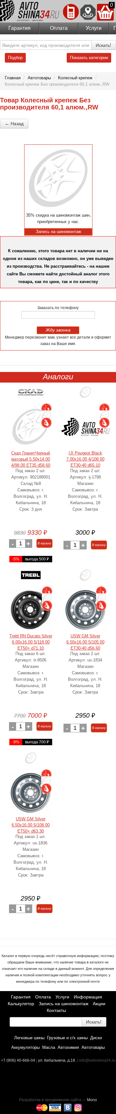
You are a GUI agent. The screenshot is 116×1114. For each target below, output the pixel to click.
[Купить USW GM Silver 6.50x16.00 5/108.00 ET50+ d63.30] (31, 792)
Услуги (94, 28)
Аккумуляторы (25, 1047)
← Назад (14, 123)
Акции (99, 1003)
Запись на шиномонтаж (63, 1003)
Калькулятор (21, 1003)
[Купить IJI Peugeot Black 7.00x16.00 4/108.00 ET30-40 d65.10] (85, 426)
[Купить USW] (85, 577)
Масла (48, 1047)
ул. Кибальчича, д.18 (56, 1060)
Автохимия (68, 1047)
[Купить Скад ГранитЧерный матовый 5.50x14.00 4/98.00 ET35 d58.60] (31, 426)
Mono (92, 1100)
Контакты (56, 1010)
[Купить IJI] (85, 394)
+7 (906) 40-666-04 (18, 1060)
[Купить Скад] (31, 394)
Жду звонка (58, 329)
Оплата (59, 28)
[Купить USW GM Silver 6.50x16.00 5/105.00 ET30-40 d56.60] (85, 609)
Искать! (103, 45)
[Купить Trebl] (31, 577)
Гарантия (19, 28)
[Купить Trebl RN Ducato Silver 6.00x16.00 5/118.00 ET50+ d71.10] (30, 609)
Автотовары (93, 1047)
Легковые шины (29, 1037)
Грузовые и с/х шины (67, 1037)
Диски (96, 1037)
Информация (88, 996)
